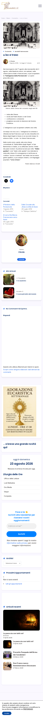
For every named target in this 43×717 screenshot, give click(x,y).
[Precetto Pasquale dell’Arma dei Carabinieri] (7, 655)
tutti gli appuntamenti (14, 583)
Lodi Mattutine (9, 483)
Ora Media (8, 487)
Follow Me (21, 259)
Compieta (7, 496)
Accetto (6, 713)
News (8, 18)
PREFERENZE (28, 709)
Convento (15, 18)
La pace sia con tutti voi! (13, 633)
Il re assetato (21, 281)
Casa (3, 18)
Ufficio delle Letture (11, 478)
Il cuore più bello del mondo (26, 294)
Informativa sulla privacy (17, 543)
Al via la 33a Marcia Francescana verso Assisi (10, 217)
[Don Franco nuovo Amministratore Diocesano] (7, 666)
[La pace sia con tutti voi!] (21, 620)
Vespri (6, 492)
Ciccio (13, 61)
